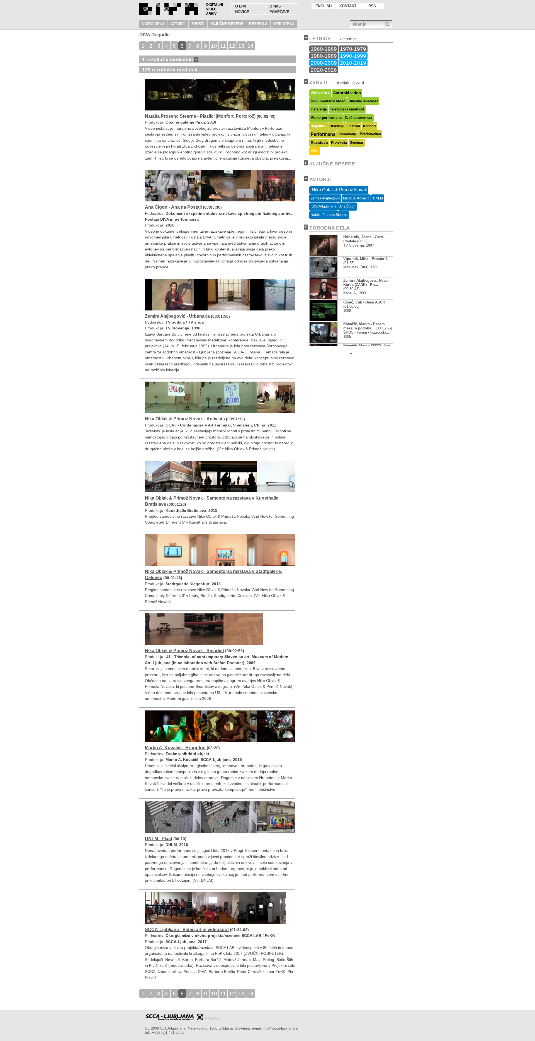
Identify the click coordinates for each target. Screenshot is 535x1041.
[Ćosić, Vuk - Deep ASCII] (323, 320)
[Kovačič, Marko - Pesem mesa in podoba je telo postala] (323, 341)
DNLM (377, 198)
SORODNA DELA (329, 228)
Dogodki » (319, 126)
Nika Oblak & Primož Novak (339, 189)
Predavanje (348, 134)
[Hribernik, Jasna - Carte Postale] (323, 254)
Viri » (315, 151)
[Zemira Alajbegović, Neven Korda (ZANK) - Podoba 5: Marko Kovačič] (324, 298)
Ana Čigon (347, 206)
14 (250, 46)
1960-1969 (324, 49)
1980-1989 (324, 56)
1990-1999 (353, 56)
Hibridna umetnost (363, 101)
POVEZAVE (279, 12)
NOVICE (242, 12)
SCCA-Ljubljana (323, 206)
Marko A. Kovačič (356, 198)
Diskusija (337, 126)
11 (223, 46)
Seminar (356, 142)
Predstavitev (370, 134)
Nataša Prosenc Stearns (329, 215)
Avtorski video (347, 93)
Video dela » (320, 93)
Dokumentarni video (328, 101)
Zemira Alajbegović (325, 198)
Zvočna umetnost (358, 118)
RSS (372, 6)
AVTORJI (178, 24)
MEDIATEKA (284, 24)
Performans (323, 134)
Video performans (326, 118)
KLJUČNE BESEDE (226, 24)
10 (214, 46)
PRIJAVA (212, 1018)
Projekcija (339, 142)
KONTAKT (347, 6)
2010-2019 (353, 63)
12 (232, 46)
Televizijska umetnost (347, 109)
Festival (353, 126)
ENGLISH (323, 6)
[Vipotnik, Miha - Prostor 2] (324, 276)
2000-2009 (324, 63)
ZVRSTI (198, 24)
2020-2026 (324, 70)
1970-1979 (353, 49)
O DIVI (240, 6)
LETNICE (320, 38)
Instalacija (319, 109)
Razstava (319, 142)
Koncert (369, 126)
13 (241, 46)
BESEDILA (258, 24)
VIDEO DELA (153, 24)
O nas (275, 6)
